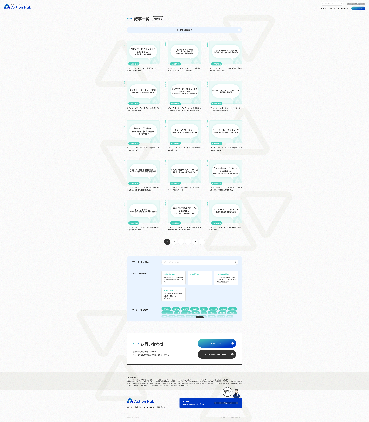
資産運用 (195, 309)
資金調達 (212, 317)
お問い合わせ (161, 407)
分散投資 (233, 309)
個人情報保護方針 (235, 417)
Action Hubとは (343, 8)
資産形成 (204, 309)
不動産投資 (232, 313)
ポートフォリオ (168, 313)
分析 (204, 313)
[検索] (342, 4)
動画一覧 (332, 8)
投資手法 (185, 309)
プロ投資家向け (192, 317)
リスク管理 (214, 309)
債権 (165, 317)
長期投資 (196, 313)
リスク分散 (186, 313)
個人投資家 (167, 309)
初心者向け (213, 313)
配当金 (172, 317)
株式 (177, 313)
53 (195, 242)
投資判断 (223, 309)
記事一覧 (324, 8)
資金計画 (221, 317)
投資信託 (222, 313)
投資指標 (181, 317)
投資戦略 (176, 309)
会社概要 (223, 417)
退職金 (230, 317)
